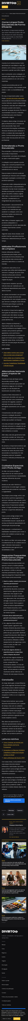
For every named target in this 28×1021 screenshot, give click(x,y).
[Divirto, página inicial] (9, 3)
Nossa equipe (5, 984)
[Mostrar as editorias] (19, 3)
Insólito (3, 957)
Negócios (4, 952)
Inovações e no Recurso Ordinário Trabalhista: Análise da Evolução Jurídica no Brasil (14, 752)
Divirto (3, 13)
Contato (4, 992)
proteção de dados (18, 1015)
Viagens (4, 961)
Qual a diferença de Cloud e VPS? (14, 758)
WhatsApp (11, 810)
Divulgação (4, 969)
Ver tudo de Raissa (14, 837)
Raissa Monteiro (7, 38)
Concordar (17, 1018)
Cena (3, 948)
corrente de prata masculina (15, 98)
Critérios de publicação (8, 988)
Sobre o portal (5, 980)
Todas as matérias (6, 1005)
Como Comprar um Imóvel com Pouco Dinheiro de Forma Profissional (13, 745)
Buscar (5, 6)
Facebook (19, 810)
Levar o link (10, 814)
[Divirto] (10, 932)
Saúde (3, 973)
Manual (7, 13)
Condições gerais (6, 1001)
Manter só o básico (7, 1018)
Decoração (4, 965)
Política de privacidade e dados (10, 996)
